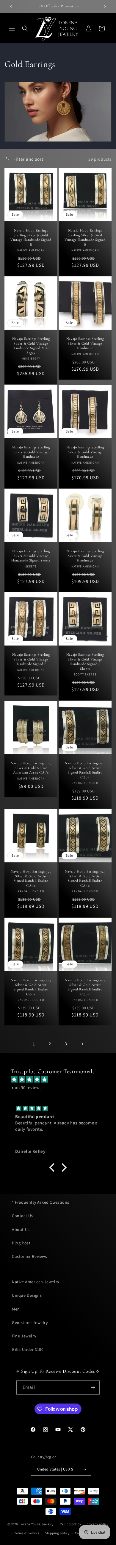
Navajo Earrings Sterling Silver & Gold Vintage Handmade (85, 343)
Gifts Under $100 (28, 1349)
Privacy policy (98, 1524)
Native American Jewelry (35, 1281)
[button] (11, 28)
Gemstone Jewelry (30, 1322)
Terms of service (26, 1533)
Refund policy (70, 1524)
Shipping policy (57, 1533)
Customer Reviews (29, 1256)
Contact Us (22, 1215)
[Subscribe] (92, 1387)
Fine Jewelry (24, 1336)
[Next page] (82, 1044)
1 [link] (34, 1044)
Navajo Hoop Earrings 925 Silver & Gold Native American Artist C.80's (31, 767)
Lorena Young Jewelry (37, 1524)
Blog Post (21, 1243)
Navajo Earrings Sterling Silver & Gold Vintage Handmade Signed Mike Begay (31, 346)
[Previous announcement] (11, 6)
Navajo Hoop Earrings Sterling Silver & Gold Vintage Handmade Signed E (30, 237)
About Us (21, 1229)
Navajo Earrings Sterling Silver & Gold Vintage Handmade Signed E (31, 659)
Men (16, 1309)
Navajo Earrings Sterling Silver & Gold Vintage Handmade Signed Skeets (30, 555)
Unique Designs (27, 1295)
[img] (61, 1079)
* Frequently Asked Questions (40, 1202)
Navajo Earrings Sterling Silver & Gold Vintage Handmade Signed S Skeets (85, 661)
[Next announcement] (105, 6)
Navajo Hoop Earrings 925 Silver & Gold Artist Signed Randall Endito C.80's (85, 770)
